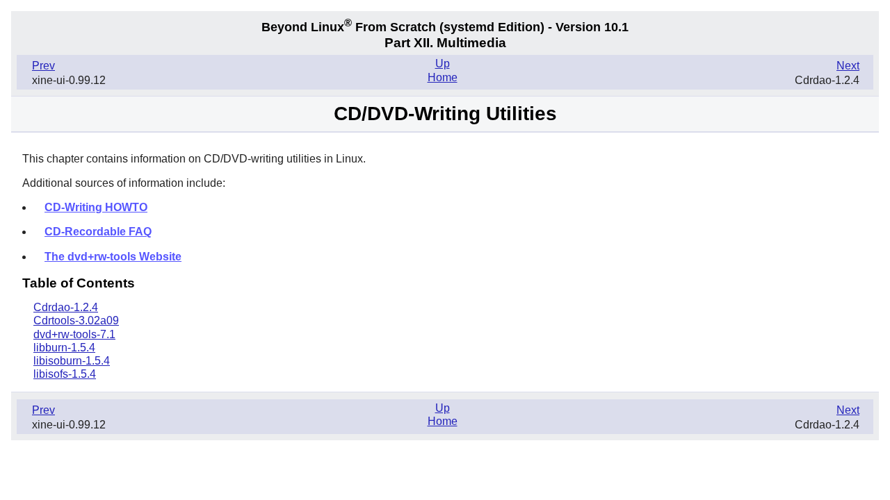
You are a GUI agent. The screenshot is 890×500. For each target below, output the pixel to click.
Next (847, 66)
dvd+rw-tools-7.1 (74, 334)
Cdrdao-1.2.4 (65, 307)
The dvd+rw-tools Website (112, 256)
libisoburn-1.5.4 (71, 361)
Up (442, 63)
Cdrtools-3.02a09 (76, 320)
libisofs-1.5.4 (64, 374)
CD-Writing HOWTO (95, 207)
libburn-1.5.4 (64, 347)
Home (443, 77)
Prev (43, 66)
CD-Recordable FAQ (98, 232)
